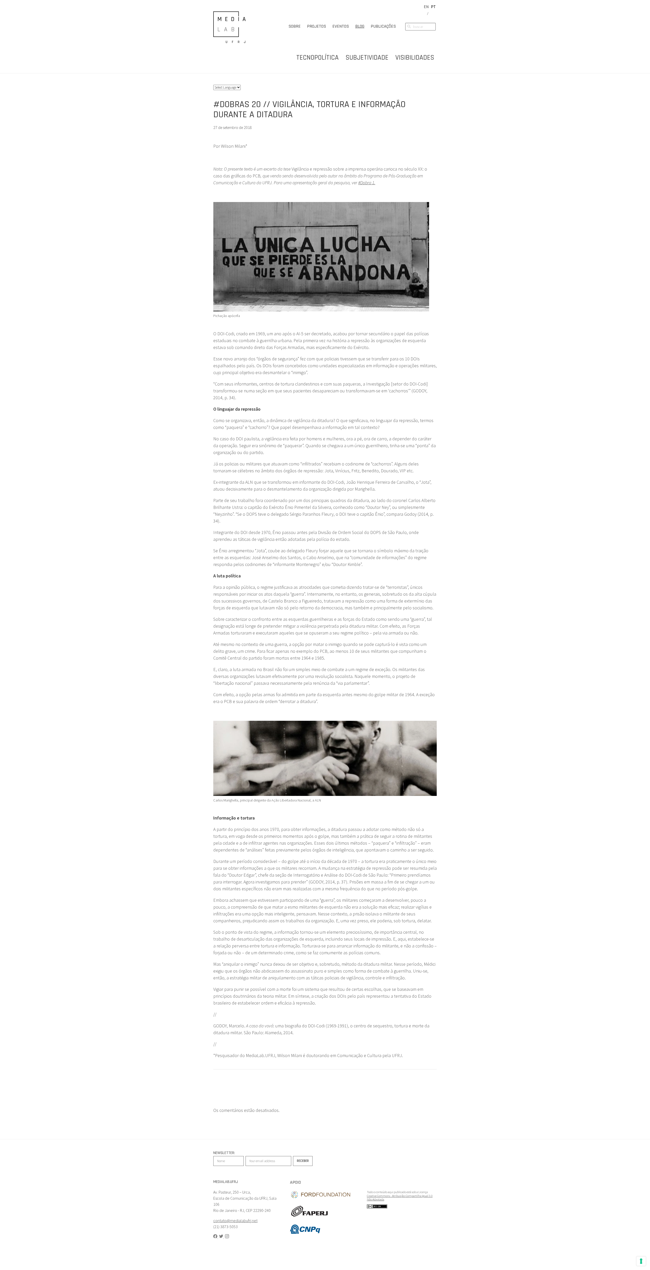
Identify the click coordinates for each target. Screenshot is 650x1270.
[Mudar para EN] (426, 6)
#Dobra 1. (366, 183)
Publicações (383, 26)
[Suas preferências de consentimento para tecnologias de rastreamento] (641, 1261)
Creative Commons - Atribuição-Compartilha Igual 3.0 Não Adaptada (400, 1197)
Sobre (294, 26)
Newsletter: (224, 1153)
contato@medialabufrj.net (235, 1220)
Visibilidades (414, 57)
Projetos (316, 26)
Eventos (340, 26)
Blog (359, 26)
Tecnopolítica (317, 57)
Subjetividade (367, 57)
